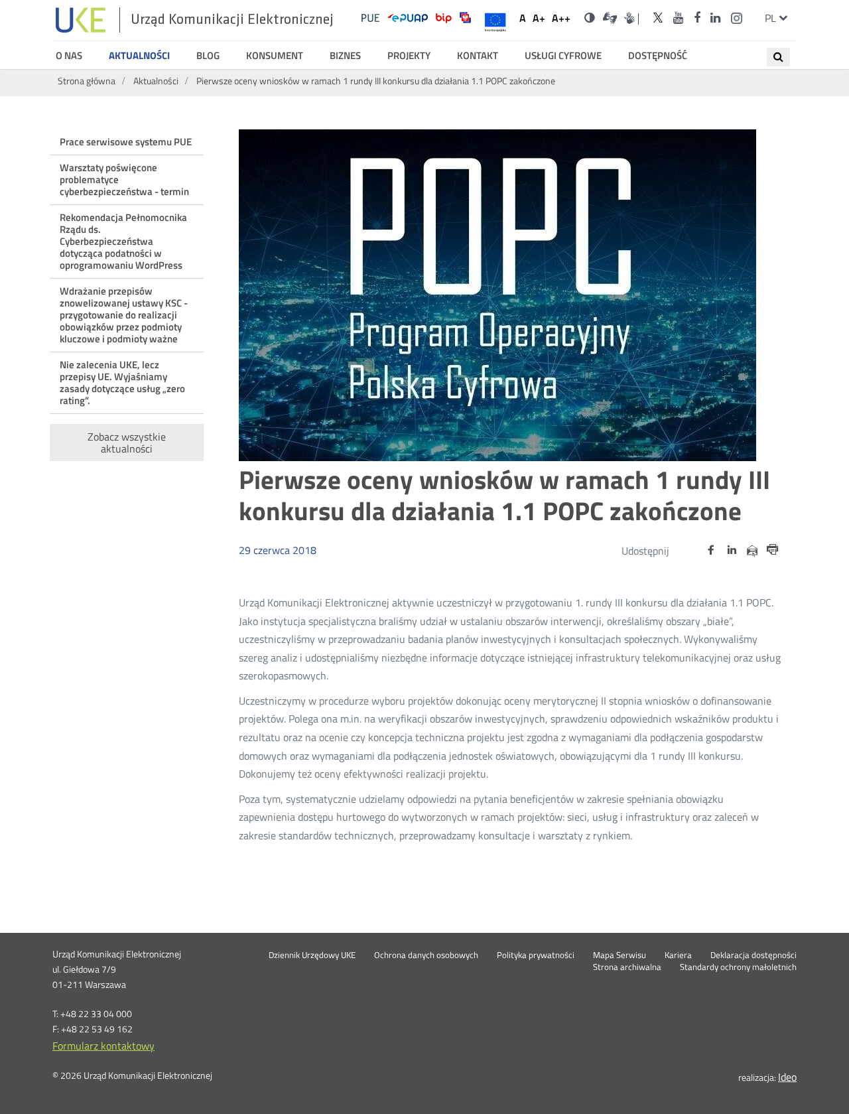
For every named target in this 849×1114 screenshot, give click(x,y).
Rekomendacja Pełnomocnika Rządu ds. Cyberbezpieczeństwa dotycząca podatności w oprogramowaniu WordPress (123, 241)
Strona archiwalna (627, 967)
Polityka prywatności (535, 955)
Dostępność (657, 55)
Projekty (408, 55)
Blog (208, 55)
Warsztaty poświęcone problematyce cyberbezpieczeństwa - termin (124, 179)
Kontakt (477, 55)
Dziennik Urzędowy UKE (312, 955)
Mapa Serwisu (619, 955)
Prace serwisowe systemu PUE (126, 141)
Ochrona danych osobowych (426, 955)
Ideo (787, 1077)
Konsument (274, 55)
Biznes (345, 55)
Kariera (678, 955)
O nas (69, 55)
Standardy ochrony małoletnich (738, 967)
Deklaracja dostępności (753, 955)
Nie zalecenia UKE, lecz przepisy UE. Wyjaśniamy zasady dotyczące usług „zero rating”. (122, 382)
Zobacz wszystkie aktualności (127, 442)
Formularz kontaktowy (103, 1046)
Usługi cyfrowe (563, 55)
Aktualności (139, 55)
